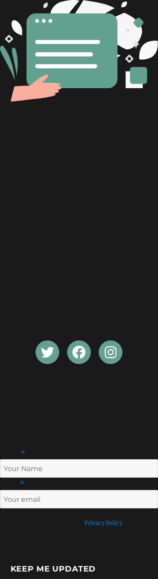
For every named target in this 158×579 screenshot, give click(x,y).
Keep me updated (53, 569)
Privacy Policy (103, 523)
